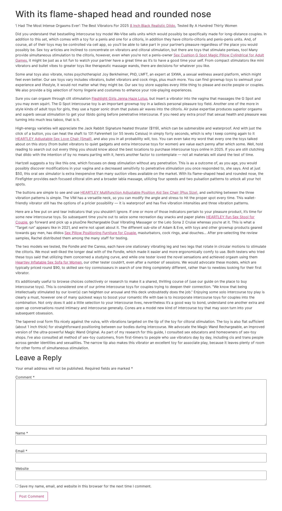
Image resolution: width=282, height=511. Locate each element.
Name (21, 433)
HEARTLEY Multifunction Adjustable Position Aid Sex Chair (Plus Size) (138, 192)
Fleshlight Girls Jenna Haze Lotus (119, 98)
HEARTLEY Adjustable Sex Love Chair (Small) (53, 139)
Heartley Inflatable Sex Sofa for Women (48, 262)
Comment (25, 377)
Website (22, 468)
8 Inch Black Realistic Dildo (152, 25)
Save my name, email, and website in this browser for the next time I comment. (85, 486)
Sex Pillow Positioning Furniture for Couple (100, 233)
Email (21, 451)
